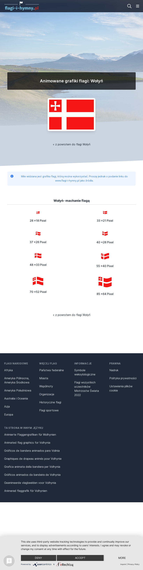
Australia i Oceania (16, 398)
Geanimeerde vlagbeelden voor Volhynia (30, 482)
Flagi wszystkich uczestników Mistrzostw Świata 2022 (86, 389)
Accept (80, 558)
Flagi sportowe (49, 410)
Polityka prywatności (123, 378)
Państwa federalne (51, 370)
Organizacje (46, 394)
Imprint (123, 564)
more (122, 558)
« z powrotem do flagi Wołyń (71, 144)
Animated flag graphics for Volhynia (27, 442)
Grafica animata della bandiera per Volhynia (32, 466)
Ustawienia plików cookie (121, 388)
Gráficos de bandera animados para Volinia (32, 450)
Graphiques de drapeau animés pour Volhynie (33, 458)
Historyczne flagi (50, 402)
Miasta (43, 378)
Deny (38, 558)
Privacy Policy (134, 564)
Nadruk (113, 370)
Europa (8, 414)
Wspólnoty (46, 386)
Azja (7, 406)
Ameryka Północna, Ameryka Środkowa (16, 380)
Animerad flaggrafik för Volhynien (25, 491)
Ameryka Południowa (17, 390)
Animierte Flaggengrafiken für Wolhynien (30, 434)
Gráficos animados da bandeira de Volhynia (32, 474)
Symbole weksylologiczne (84, 372)
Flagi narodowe (16, 363)
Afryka (8, 370)
